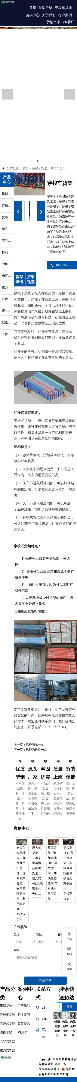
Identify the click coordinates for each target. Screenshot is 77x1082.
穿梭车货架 (39, 168)
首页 (26, 168)
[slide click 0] (37, 161)
